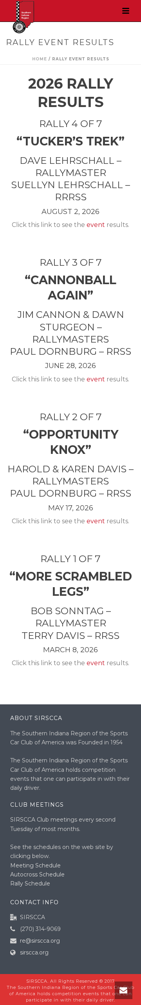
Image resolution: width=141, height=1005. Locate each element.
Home (39, 59)
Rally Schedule (30, 883)
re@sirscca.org (40, 940)
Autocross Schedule (37, 874)
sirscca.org (34, 952)
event (96, 225)
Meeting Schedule (35, 865)
